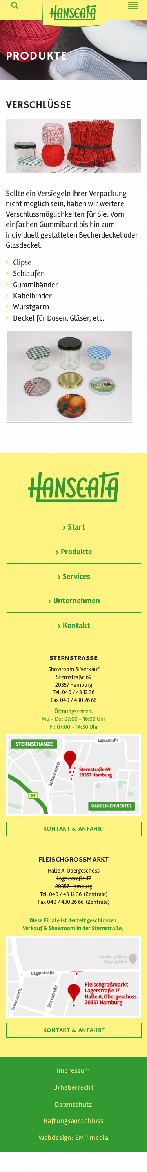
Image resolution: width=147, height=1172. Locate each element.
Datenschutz (73, 1104)
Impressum (74, 1071)
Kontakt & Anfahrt (74, 829)
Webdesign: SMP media (74, 1138)
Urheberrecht (73, 1087)
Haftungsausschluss (73, 1121)
